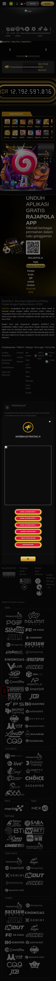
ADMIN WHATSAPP (28, 531)
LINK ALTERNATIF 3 (28, 525)
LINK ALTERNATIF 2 (28, 518)
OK (28, 559)
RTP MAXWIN (28, 545)
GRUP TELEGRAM (28, 538)
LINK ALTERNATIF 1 (28, 512)
